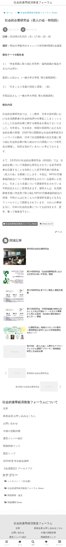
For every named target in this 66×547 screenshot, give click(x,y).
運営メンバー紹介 (13, 438)
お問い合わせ (10, 423)
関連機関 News (15, 502)
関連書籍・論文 (15, 495)
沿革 (5, 408)
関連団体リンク (11, 446)
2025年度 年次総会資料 (16, 461)
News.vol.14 (47, 224)
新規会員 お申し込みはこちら (19, 416)
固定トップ (9, 453)
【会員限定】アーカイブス (18, 468)
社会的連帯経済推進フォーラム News (21, 224)
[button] (59, 361)
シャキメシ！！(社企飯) (19, 481)
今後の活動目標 (11, 431)
